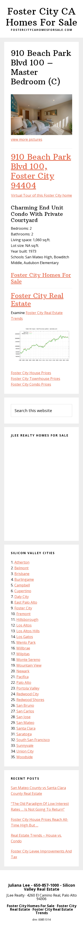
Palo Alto (23, 682)
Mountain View (28, 665)
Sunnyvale (24, 745)
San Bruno (25, 705)
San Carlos (25, 711)
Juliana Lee (19, 885)
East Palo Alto (25, 602)
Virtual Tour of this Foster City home (41, 195)
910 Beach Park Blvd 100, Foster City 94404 (41, 171)
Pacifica (22, 676)
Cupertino (22, 590)
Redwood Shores (30, 699)
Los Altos (24, 625)
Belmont (21, 568)
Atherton (21, 562)
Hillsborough (27, 619)
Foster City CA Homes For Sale (41, 17)
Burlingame (24, 579)
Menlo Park (26, 642)
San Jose (23, 716)
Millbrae (23, 648)
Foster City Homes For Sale (41, 278)
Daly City (21, 596)
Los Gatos (24, 636)
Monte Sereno (28, 659)
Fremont (23, 613)
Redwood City (27, 694)
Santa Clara (25, 728)
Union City (25, 751)
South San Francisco (33, 739)
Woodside (24, 757)
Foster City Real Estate (37, 300)
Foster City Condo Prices (31, 384)
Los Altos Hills (28, 631)
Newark (22, 671)
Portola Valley (27, 688)
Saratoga (24, 734)
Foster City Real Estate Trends (53, 911)
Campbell (22, 585)
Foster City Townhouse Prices (35, 378)
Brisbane (21, 573)
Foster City (23, 608)
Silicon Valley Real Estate (49, 887)
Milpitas (23, 653)
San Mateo (25, 722)
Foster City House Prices (31, 372)
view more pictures (26, 139)
